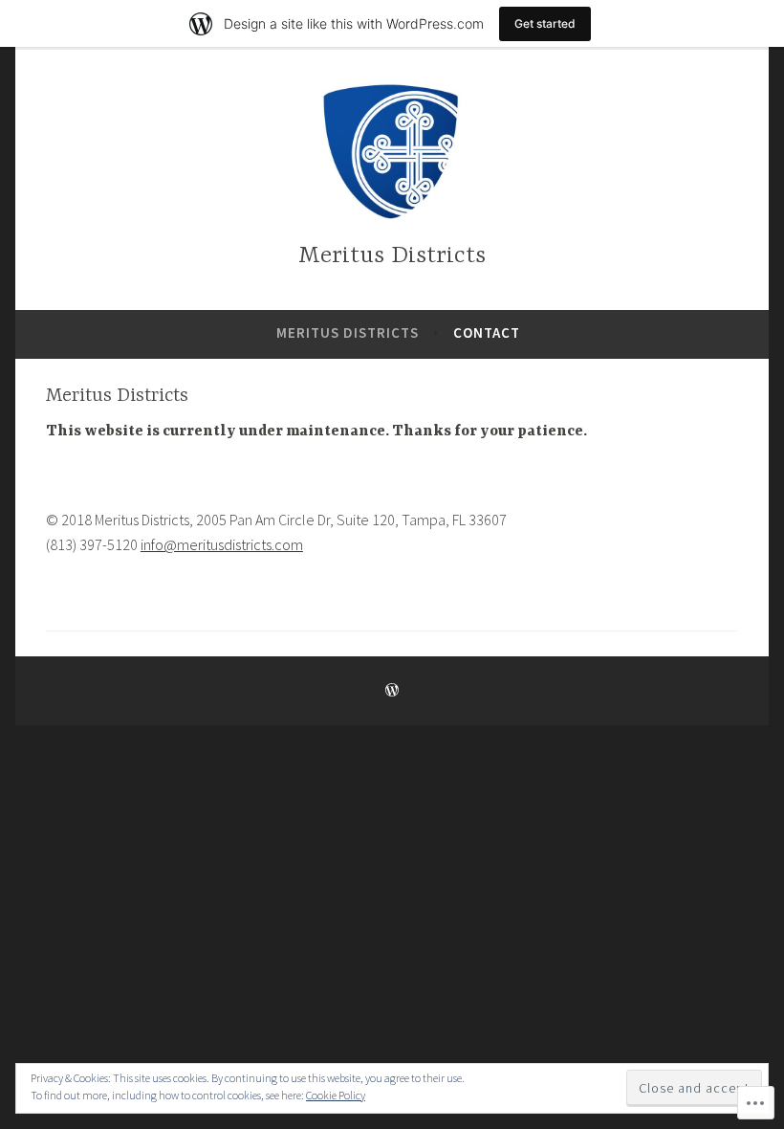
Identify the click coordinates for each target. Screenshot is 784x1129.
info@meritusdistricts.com (222, 544)
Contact (486, 332)
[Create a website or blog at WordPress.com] (392, 690)
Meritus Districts (392, 256)
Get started (545, 23)
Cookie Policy (335, 1095)
